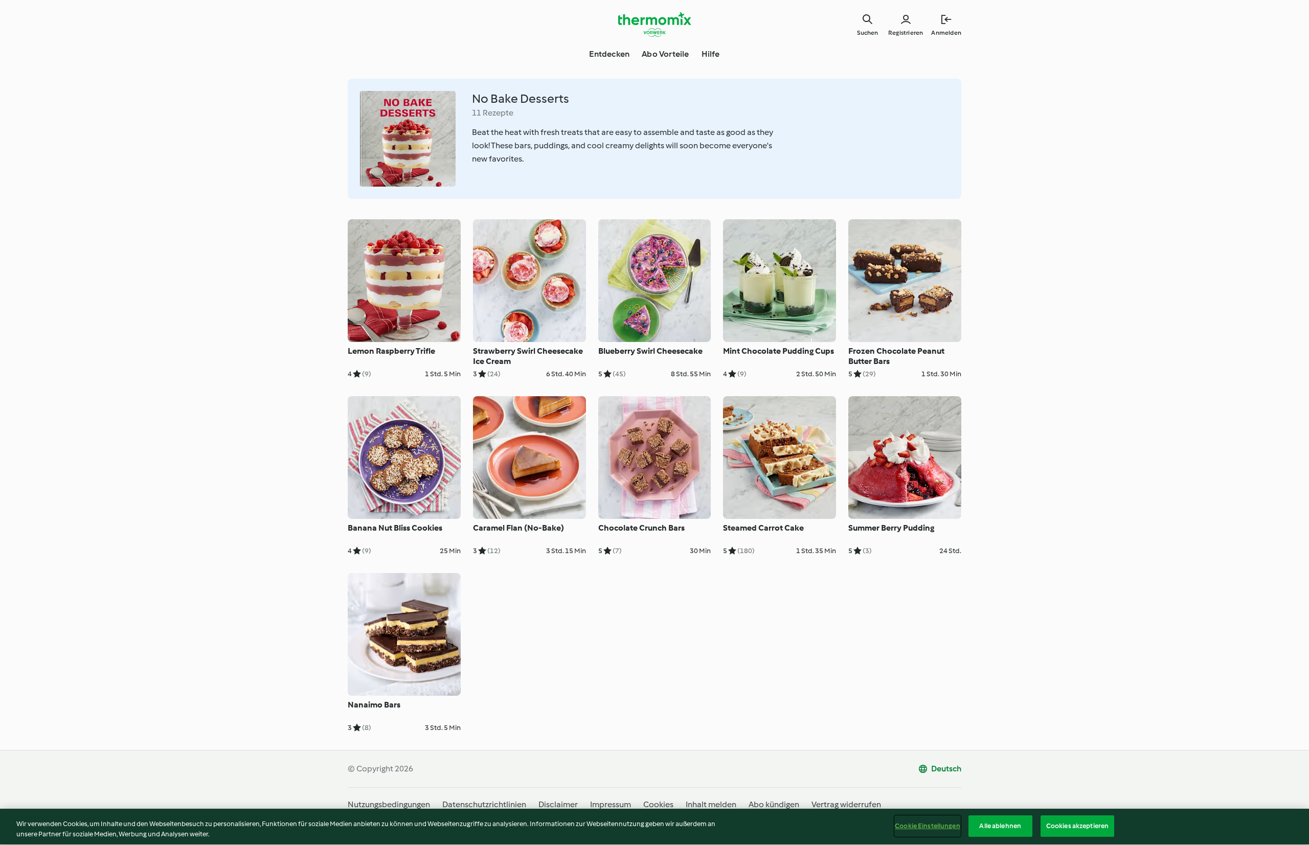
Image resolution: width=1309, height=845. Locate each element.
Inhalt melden (711, 804)
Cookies (658, 804)
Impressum (610, 804)
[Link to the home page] (654, 24)
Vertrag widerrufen (846, 804)
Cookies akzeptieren (1077, 826)
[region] (654, 827)
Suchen (867, 32)
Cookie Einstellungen (927, 826)
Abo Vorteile (665, 54)
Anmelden (946, 32)
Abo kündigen (774, 804)
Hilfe (711, 54)
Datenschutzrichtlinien (484, 804)
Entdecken (609, 54)
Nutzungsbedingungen (389, 804)
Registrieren (905, 32)
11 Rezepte (492, 113)
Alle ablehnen (1000, 826)
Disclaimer (558, 804)
